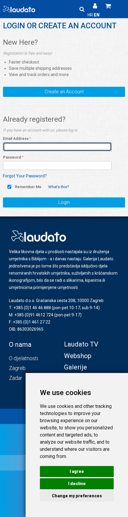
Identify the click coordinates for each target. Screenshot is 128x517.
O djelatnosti (23, 358)
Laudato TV (81, 344)
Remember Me (28, 187)
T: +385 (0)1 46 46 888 (30, 307)
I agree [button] (77, 471)
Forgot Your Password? (25, 176)
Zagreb (17, 368)
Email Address (16, 138)
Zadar (15, 378)
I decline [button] (77, 483)
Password (12, 157)
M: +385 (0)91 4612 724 (31, 314)
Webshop (77, 356)
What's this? (58, 187)
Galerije (75, 367)
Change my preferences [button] (77, 495)
